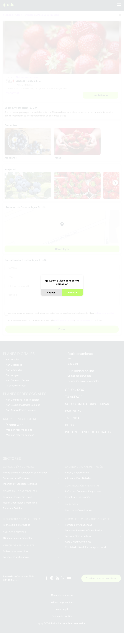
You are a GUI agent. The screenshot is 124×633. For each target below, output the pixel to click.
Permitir (72, 292)
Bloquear (51, 292)
